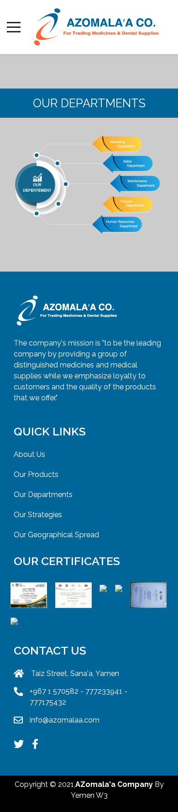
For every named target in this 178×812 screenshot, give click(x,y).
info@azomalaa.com (64, 720)
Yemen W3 (89, 795)
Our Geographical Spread (56, 534)
